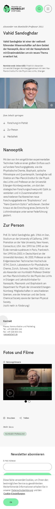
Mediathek (12, 136)
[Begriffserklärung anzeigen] (51, 105)
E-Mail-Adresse (9, 460)
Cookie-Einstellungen (14, 493)
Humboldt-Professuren (15, 434)
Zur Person (12, 129)
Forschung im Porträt (17, 123)
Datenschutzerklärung (22, 490)
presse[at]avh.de (10, 334)
